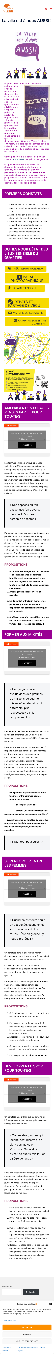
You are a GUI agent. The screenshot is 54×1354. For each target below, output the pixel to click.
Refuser (27, 1334)
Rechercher (7, 1286)
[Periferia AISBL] (8, 9)
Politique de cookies (27, 439)
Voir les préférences (27, 1341)
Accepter (27, 1327)
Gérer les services (10, 1320)
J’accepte (27, 445)
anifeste (19, 159)
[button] (50, 1304)
